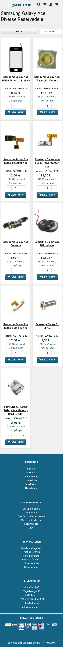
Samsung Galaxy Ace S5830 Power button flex (47, 163)
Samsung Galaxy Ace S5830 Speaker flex (15, 161)
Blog (31, 527)
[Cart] (56, 4)
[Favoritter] (45, 4)
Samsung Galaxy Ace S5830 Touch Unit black (16, 78)
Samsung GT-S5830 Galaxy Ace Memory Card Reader (16, 410)
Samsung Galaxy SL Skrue (47, 326)
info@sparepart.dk (31, 607)
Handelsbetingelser (31, 548)
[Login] (51, 4)
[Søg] (39, 4)
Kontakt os (31, 512)
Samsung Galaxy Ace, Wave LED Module (47, 78)
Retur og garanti (31, 555)
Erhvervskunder (31, 563)
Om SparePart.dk (31, 508)
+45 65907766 (32, 603)
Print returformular (31, 559)
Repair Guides (31, 524)
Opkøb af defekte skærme (31, 516)
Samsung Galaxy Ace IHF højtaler (47, 244)
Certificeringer (31, 567)
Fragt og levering (31, 552)
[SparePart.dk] (24, 5)
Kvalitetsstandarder (31, 520)
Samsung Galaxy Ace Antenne (15, 244)
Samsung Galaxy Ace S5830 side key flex (15, 326)
